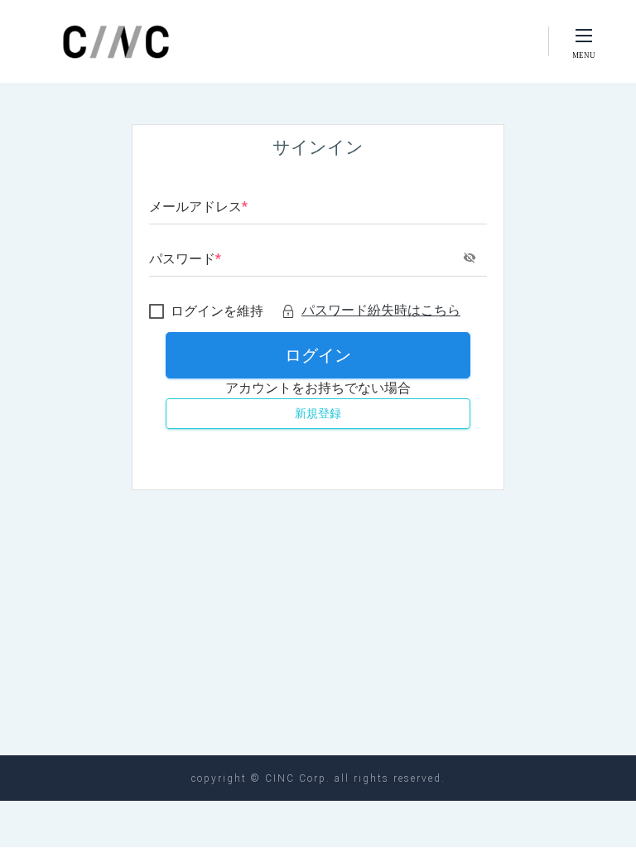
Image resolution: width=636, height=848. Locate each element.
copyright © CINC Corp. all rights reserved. (318, 778)
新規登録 (318, 413)
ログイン (318, 355)
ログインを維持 (217, 311)
